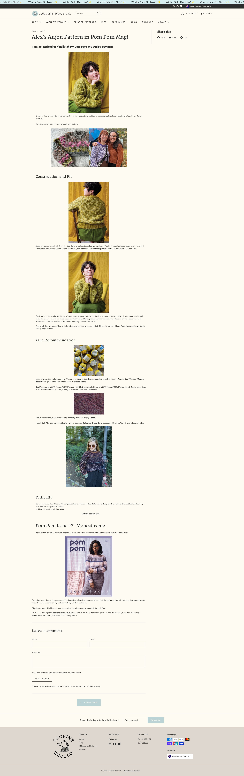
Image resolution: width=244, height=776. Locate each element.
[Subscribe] (155, 402)
